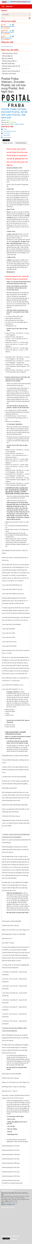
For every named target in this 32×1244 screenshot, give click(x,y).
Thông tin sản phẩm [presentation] (8, 143)
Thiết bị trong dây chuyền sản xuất (11, 66)
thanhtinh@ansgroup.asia (9, 26)
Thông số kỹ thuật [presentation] (21, 143)
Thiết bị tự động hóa (7, 56)
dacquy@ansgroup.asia (8, 32)
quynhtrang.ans (7, 137)
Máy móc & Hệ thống (7, 58)
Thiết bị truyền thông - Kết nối (9, 53)
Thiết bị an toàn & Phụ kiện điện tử (11, 71)
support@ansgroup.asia (9, 131)
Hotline (5, 129)
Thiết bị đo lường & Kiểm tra (9, 61)
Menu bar (9, 6)
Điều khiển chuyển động (8, 63)
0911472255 (6, 133)
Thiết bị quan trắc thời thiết (9, 73)
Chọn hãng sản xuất (6, 46)
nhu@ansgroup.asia (7, 38)
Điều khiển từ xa (6, 68)
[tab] (8, 142)
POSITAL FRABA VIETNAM (16, 124)
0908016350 (6, 135)
